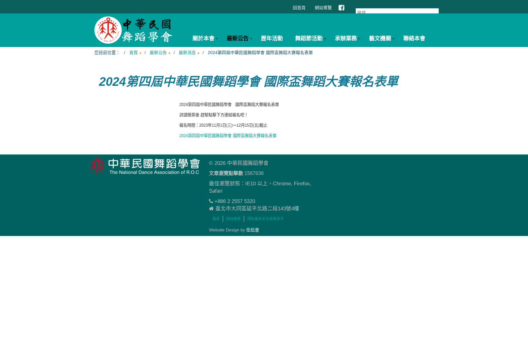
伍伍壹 (252, 229)
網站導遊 (233, 219)
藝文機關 (380, 38)
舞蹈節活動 (309, 38)
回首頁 (299, 7)
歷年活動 (272, 38)
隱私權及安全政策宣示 (265, 219)
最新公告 (238, 38)
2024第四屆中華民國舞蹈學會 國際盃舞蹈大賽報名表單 (228, 135)
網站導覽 (323, 7)
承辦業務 (346, 38)
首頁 (216, 219)
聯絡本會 (414, 38)
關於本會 (204, 38)
